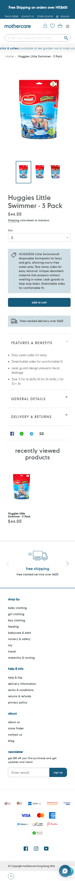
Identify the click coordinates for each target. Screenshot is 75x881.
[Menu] (67, 26)
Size (10, 230)
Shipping (13, 220)
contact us (15, 734)
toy (10, 645)
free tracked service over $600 (37, 574)
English (65, 16)
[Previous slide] (7, 564)
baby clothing (17, 608)
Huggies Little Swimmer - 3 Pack (40, 56)
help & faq (15, 677)
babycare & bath (19, 633)
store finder (16, 728)
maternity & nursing (21, 658)
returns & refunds (19, 696)
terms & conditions (21, 690)
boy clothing (16, 620)
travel (12, 651)
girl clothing (16, 614)
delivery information (22, 684)
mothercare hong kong (36, 866)
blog (11, 741)
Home (9, 56)
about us (14, 722)
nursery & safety (19, 639)
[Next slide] (67, 564)
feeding (13, 626)
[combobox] (37, 38)
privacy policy (17, 702)
